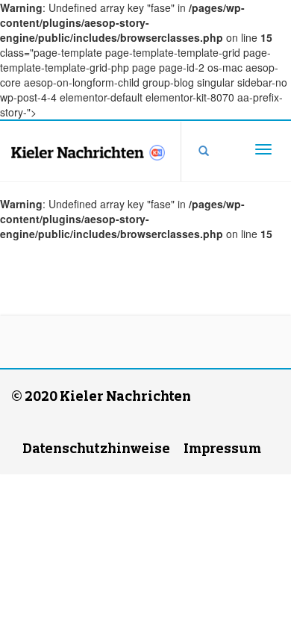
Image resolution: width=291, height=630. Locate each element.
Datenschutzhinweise (96, 448)
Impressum (222, 448)
